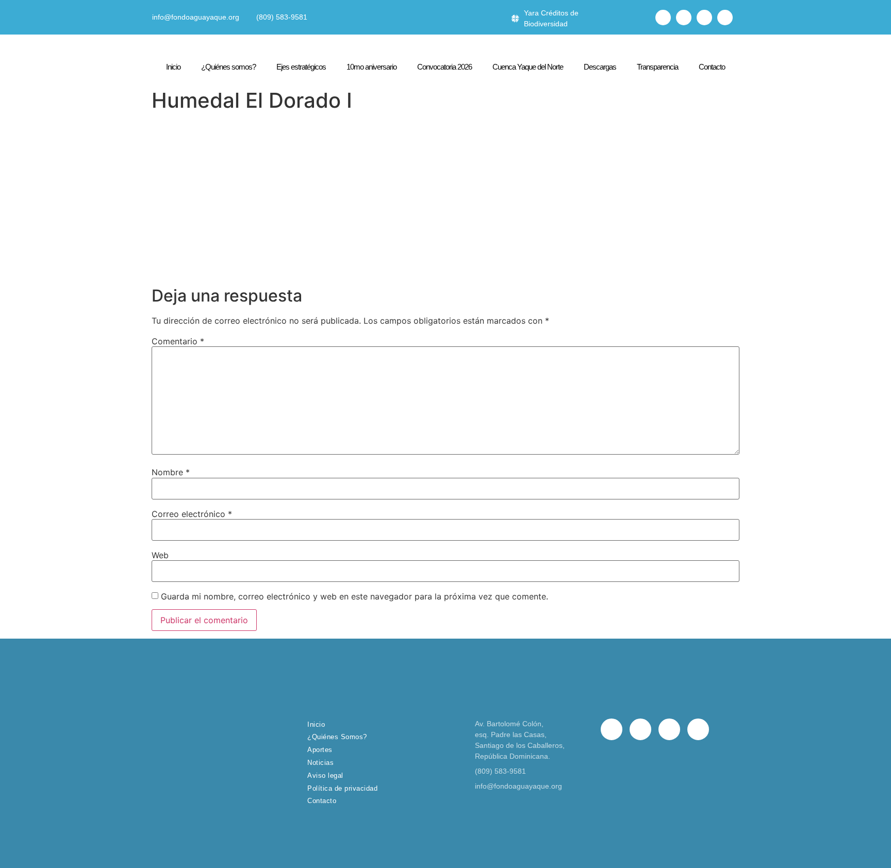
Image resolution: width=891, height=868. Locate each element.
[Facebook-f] (663, 17)
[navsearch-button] (640, 17)
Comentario (178, 341)
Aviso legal (325, 775)
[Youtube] (725, 17)
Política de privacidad (342, 788)
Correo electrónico (192, 514)
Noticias (320, 762)
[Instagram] (704, 17)
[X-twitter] (683, 17)
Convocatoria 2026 (444, 66)
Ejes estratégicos (301, 66)
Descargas (600, 66)
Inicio (173, 66)
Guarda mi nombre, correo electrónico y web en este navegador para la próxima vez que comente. (354, 596)
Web (160, 555)
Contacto (712, 66)
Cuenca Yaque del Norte (527, 66)
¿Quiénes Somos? (337, 737)
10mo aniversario (371, 66)
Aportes (320, 750)
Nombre (171, 472)
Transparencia (657, 66)
